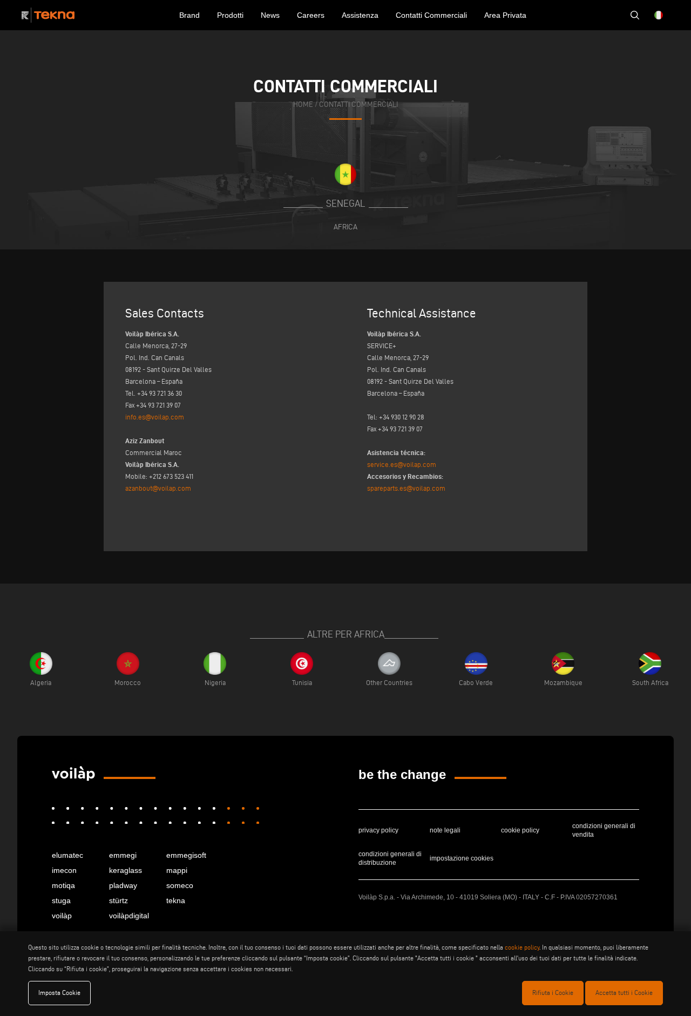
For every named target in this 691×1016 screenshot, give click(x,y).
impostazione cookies (461, 858)
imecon (64, 870)
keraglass (125, 870)
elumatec (67, 855)
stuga (61, 900)
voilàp (62, 915)
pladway (123, 885)
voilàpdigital (129, 915)
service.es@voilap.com (401, 464)
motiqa (63, 885)
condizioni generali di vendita (603, 830)
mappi (176, 870)
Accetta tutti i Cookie (624, 992)
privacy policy (378, 830)
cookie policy (520, 830)
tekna (175, 900)
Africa (345, 226)
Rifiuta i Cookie (552, 992)
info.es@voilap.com (154, 417)
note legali (445, 830)
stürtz (118, 900)
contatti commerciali (358, 104)
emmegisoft (186, 855)
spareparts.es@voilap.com (406, 488)
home (303, 104)
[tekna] (73, 773)
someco (179, 885)
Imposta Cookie (59, 992)
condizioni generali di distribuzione (390, 858)
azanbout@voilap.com (158, 488)
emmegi (123, 855)
